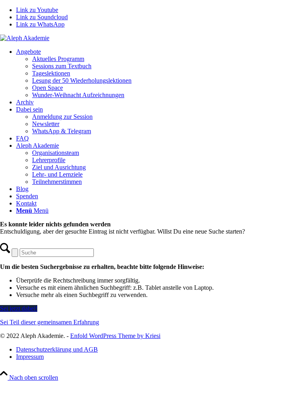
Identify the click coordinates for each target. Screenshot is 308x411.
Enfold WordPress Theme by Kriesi (115, 335)
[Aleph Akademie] (24, 38)
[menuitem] (162, 73)
